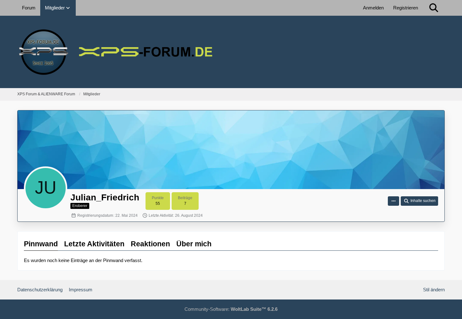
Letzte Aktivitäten (94, 244)
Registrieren (405, 7)
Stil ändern (434, 289)
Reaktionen (150, 244)
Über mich (194, 244)
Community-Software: (231, 309)
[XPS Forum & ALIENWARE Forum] (231, 52)
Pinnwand (41, 244)
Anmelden (373, 7)
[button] (393, 201)
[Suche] (434, 8)
